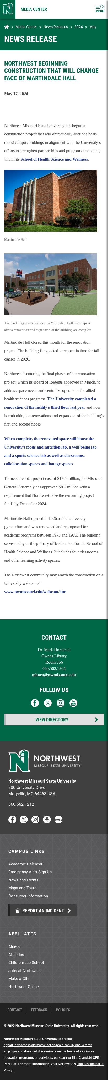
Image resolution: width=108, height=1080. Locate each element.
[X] (24, 822)
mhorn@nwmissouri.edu (54, 675)
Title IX (76, 1058)
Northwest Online (23, 986)
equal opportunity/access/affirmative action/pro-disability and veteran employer (48, 1045)
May (92, 26)
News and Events (23, 879)
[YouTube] (47, 822)
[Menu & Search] (100, 9)
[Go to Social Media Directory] (58, 822)
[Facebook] (12, 822)
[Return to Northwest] (7, 9)
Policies (63, 1009)
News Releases (56, 26)
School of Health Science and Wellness (54, 159)
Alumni (14, 946)
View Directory (51, 719)
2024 (78, 26)
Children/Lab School (26, 962)
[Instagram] (35, 822)
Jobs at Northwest (24, 970)
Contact (15, 1009)
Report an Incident (42, 910)
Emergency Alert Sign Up (30, 871)
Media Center (34, 9)
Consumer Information (28, 895)
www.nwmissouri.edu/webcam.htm (35, 592)
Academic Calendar (25, 863)
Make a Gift (18, 978)
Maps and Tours (22, 887)
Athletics (16, 954)
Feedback (39, 1009)
